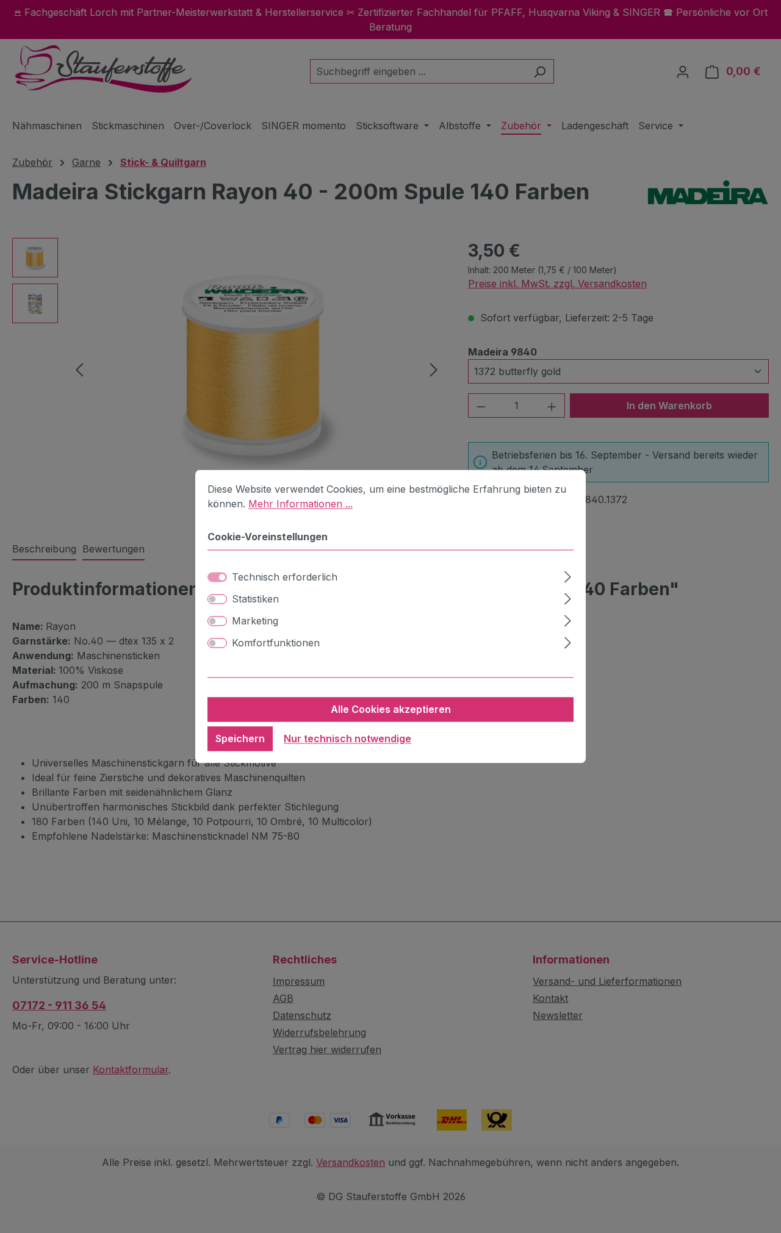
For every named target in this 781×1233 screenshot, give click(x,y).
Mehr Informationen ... (300, 504)
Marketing (255, 621)
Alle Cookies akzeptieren (391, 710)
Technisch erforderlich (284, 577)
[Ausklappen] (568, 575)
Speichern (240, 739)
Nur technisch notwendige (347, 739)
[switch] (217, 599)
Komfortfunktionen (276, 643)
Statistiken (255, 599)
